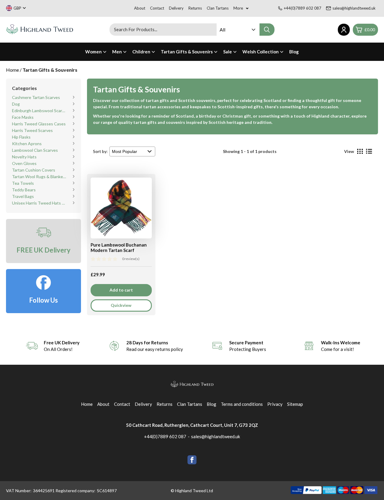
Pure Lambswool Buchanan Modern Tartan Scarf (119, 247)
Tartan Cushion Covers (33, 169)
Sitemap (295, 404)
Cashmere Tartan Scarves (36, 97)
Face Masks (23, 117)
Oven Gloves (24, 163)
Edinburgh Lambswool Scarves (39, 110)
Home (87, 404)
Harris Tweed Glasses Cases (39, 123)
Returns (195, 8)
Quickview (121, 305)
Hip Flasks (21, 136)
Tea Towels (23, 183)
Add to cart (121, 289)
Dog (16, 103)
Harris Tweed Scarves (32, 130)
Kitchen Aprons (27, 143)
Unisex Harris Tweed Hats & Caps (39, 202)
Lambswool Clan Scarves (35, 150)
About (139, 8)
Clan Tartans (218, 8)
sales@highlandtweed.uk (354, 8)
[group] (52, 346)
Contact (157, 8)
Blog (294, 51)
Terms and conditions (242, 404)
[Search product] (267, 29)
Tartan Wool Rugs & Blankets (39, 176)
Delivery (176, 8)
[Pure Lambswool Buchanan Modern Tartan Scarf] (121, 210)
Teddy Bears (24, 189)
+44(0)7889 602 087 (302, 8)
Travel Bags (23, 196)
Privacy (275, 404)
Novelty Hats (24, 156)
